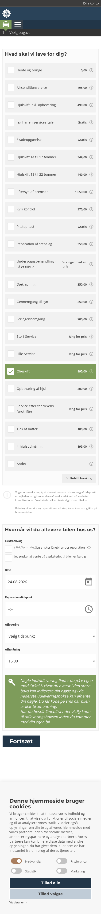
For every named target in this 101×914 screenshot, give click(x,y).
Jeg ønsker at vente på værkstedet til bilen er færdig (50, 556)
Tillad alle (50, 883)
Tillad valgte (50, 894)
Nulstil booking (79, 478)
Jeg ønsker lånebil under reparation (63, 548)
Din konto (91, 3)
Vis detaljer (18, 902)
